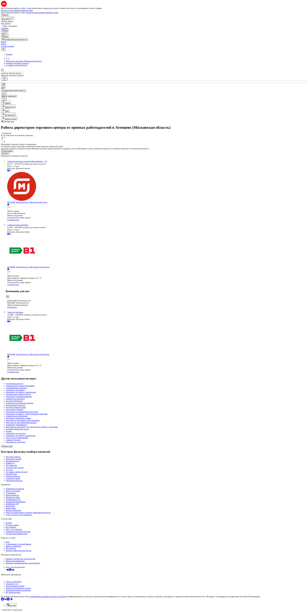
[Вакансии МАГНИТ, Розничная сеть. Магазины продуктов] (156, 186)
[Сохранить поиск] (3, 85)
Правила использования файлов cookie (42, 13)
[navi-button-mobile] (3, 49)
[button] (3, 42)
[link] (5, 36)
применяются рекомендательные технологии (48, 597)
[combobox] (12, 73)
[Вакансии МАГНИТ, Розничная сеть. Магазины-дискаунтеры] (156, 250)
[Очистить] (4, 79)
